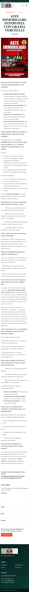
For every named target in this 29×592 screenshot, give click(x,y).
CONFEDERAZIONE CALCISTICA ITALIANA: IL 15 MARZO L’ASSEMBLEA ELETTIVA (13, 477)
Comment (4, 493)
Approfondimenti (10, 12)
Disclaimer (4, 565)
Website (3, 520)
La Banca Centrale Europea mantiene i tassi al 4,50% (13, 472)
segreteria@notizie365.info (8, 575)
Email (3, 513)
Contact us (18, 567)
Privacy (3, 567)
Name (3, 507)
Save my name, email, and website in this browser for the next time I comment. (12, 530)
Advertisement (19, 565)
